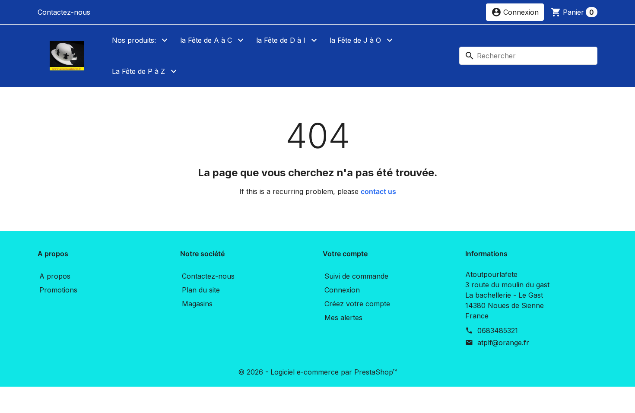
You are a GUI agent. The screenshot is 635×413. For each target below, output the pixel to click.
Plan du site (201, 290)
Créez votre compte (357, 303)
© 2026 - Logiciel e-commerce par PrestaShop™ (317, 372)
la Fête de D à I (280, 40)
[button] (515, 12)
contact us (378, 191)
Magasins (197, 303)
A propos (54, 276)
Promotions (58, 290)
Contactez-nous (64, 12)
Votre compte (345, 253)
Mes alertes (343, 317)
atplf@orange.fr (503, 342)
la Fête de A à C (206, 40)
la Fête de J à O (355, 40)
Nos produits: (134, 40)
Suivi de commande (356, 276)
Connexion (342, 290)
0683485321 (497, 330)
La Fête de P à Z (138, 71)
